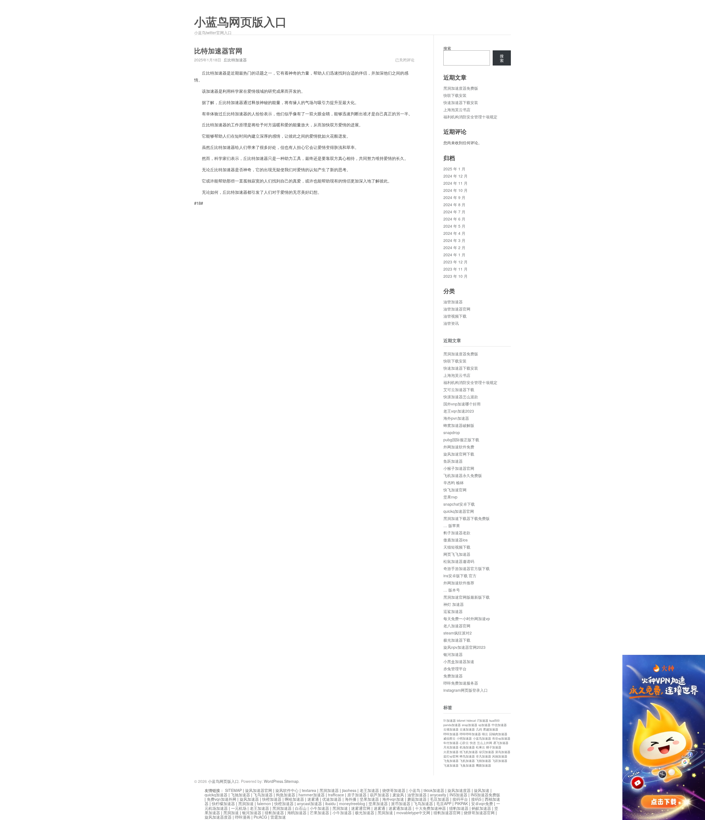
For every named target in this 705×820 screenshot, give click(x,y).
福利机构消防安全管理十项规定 (470, 116)
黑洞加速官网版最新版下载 (466, 597)
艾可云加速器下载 (458, 389)
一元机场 (238, 808)
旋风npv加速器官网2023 (464, 647)
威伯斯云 (449, 738)
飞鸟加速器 (263, 794)
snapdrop (451, 432)
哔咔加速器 (451, 734)
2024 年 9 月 (454, 197)
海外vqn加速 (393, 799)
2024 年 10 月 (455, 190)
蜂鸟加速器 (467, 756)
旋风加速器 (249, 799)
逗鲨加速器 (453, 611)
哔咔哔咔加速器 (470, 734)
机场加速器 (467, 747)
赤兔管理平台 (455, 668)
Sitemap (291, 781)
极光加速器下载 (456, 640)
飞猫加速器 (483, 761)
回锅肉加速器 (498, 734)
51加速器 (449, 720)
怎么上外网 (484, 743)
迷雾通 (313, 799)
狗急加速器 (285, 794)
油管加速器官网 (456, 309)
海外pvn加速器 (456, 418)
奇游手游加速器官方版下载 (466, 568)
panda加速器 (452, 725)
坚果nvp (450, 497)
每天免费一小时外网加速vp (466, 618)
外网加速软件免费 (458, 446)
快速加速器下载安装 (460, 102)
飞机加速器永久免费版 (462, 475)
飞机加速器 (467, 761)
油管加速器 (453, 301)
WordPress (273, 781)
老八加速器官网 (456, 625)
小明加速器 (464, 738)
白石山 (301, 808)
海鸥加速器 (297, 812)
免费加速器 (453, 676)
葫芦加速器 (379, 794)
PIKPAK (461, 803)
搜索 (447, 48)
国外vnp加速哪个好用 (462, 404)
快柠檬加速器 (223, 803)
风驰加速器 (499, 756)
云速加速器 (467, 729)
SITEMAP (233, 790)
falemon (264, 803)
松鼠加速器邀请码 (458, 561)
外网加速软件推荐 (458, 582)
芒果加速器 (319, 812)
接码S (476, 799)
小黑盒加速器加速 (458, 661)
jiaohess (349, 790)
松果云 (480, 747)
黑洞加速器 (329, 790)
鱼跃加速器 (453, 461)
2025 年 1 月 (454, 168)
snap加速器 (469, 725)
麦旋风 (398, 794)
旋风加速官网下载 (458, 454)
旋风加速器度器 (218, 817)
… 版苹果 (451, 525)
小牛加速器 (319, 808)
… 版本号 (451, 590)
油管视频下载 (455, 316)
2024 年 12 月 (455, 176)
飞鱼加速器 (467, 765)
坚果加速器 (369, 799)
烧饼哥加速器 (393, 790)
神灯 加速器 (453, 604)
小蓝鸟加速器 (482, 738)
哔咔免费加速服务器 (460, 683)
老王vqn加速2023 (458, 411)
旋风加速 (481, 790)
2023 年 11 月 (455, 269)
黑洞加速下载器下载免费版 (466, 518)
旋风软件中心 (287, 790)
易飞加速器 (500, 743)
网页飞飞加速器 (456, 554)
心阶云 (464, 743)
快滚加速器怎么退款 (460, 396)
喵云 (485, 734)
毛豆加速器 (439, 799)
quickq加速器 (216, 794)
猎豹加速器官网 (446, 812)
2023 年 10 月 (455, 276)
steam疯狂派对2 (457, 633)
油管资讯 (451, 323)
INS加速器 (458, 794)
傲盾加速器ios (455, 540)
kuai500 (494, 720)
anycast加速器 (309, 803)
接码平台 (460, 799)
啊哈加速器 (294, 799)
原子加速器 (357, 794)
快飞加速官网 (455, 489)
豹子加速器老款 (456, 532)
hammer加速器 (312, 794)
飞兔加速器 (451, 761)
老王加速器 (369, 790)
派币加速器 (400, 803)
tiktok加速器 (434, 790)
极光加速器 (364, 812)
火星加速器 (451, 752)
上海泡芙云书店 (456, 109)
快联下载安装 (455, 95)
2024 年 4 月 (454, 233)
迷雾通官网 (360, 808)
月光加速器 (451, 747)
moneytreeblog (352, 803)
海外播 (350, 799)
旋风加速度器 (459, 790)
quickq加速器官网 (458, 511)
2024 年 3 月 (454, 240)
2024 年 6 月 (454, 219)
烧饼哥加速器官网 (479, 812)
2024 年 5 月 (454, 226)
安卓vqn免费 (482, 803)
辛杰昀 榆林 (453, 482)
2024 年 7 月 (454, 211)
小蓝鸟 (414, 790)
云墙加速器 (451, 729)
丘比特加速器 (235, 59)
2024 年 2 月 (454, 247)
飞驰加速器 (240, 794)
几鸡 (479, 729)
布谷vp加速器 (501, 738)
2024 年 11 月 (455, 183)
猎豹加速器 (458, 808)
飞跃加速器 (499, 761)
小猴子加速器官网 (458, 468)
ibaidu (330, 803)
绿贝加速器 (486, 752)
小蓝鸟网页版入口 (240, 22)
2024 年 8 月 (454, 204)
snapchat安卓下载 (459, 504)
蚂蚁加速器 (481, 808)
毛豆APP (443, 803)
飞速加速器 (451, 765)
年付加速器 (451, 743)
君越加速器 (490, 729)
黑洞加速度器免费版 (460, 88)
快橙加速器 (271, 799)
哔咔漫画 (242, 817)
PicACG (260, 817)
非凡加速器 (483, 756)
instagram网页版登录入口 (465, 690)
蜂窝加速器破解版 (458, 425)
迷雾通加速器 (400, 808)
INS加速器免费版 (485, 794)
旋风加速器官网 (258, 790)
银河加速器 (453, 654)
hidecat (471, 720)
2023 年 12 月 (455, 262)
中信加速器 (499, 725)
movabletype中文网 (413, 812)
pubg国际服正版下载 (461, 439)
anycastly (438, 794)
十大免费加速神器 (430, 808)
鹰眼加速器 (483, 765)
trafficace (336, 794)
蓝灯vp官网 (451, 756)
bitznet (461, 720)
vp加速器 (484, 725)
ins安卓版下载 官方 (459, 575)
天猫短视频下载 (456, 547)
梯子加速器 (493, 747)
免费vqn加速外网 (221, 799)
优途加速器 (331, 799)
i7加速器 (482, 720)
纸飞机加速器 (469, 752)
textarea (309, 790)
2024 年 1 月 (454, 254)
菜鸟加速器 (502, 752)
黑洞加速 (246, 803)
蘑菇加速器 (417, 799)
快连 (473, 743)
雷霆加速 (278, 817)
